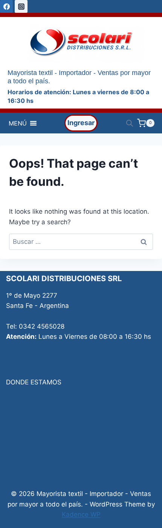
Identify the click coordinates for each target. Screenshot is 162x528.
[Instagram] (21, 6)
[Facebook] (6, 6)
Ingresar (81, 123)
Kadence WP (81, 514)
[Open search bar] (129, 123)
